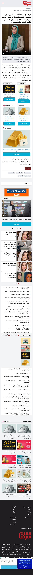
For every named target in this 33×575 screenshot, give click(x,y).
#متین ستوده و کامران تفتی (24, 176)
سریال (14, 512)
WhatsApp (17, 10)
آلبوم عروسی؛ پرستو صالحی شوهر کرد (20, 325)
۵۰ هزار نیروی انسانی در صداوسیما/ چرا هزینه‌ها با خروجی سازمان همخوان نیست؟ (16, 397)
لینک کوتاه (28, 168)
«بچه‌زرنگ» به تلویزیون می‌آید (22, 373)
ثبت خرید (16, 224)
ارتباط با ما (28, 512)
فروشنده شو (9, 567)
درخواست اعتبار (9, 99)
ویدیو (27, 8)
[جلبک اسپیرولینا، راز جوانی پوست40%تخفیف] (25, 341)
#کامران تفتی (19, 173)
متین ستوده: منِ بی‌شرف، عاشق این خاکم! (9, 264)
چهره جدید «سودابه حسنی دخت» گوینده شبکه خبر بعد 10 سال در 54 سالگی (16, 287)
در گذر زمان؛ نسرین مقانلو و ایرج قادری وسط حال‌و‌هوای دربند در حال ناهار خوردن (16, 312)
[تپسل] (18, 83)
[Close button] (32, 557)
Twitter (14, 10)
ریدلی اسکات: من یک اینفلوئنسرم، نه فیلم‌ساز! (19, 394)
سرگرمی (14, 515)
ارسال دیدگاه (26, 184)
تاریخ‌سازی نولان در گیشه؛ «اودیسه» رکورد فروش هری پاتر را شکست (16, 377)
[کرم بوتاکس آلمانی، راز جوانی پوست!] (25, 348)
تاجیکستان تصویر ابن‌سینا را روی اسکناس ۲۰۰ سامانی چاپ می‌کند (16, 390)
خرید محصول (24, 101)
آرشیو (29, 515)
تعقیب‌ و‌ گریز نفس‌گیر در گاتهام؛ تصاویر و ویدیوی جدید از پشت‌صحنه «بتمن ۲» (16, 409)
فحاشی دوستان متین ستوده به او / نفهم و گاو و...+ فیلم (10, 234)
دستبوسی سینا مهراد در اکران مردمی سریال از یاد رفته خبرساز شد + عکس (17, 321)
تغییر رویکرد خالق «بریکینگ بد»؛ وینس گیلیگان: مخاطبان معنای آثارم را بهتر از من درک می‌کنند (16, 386)
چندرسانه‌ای (13, 517)
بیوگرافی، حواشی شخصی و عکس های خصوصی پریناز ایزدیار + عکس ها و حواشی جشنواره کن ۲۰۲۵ (17, 302)
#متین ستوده (27, 173)
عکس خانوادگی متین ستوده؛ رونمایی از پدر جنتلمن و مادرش (10, 276)
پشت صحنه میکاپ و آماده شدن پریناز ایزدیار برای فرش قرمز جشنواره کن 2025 (17, 317)
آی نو (14, 522)
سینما (14, 510)
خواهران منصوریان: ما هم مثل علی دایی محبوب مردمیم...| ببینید (18, 369)
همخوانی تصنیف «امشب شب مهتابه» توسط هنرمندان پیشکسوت (17, 381)
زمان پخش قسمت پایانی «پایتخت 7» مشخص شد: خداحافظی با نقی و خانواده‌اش (17, 328)
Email (18, 10)
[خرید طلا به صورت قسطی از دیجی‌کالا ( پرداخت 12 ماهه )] (25, 362)
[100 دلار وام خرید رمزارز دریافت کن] (25, 355)
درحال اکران (28, 517)
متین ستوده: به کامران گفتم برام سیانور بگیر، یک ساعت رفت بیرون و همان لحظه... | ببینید (9, 245)
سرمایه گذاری (24, 123)
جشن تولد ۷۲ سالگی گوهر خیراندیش (21, 406)
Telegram (15, 10)
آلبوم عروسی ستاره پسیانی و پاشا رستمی (20, 294)
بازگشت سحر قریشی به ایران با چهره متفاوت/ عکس (17, 309)
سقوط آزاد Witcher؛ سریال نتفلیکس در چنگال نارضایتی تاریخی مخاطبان (16, 402)
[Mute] (5, 215)
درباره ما (29, 510)
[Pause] (3, 215)
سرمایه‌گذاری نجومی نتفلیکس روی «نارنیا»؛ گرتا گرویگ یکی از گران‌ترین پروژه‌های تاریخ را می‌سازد (16, 414)
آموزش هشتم (12, 525)
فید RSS (14, 520)
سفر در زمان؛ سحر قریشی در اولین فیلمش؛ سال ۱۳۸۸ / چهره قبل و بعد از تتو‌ (16, 298)
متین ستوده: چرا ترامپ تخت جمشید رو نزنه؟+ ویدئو (10, 255)
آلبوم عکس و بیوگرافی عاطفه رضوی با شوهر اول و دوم (17, 291)
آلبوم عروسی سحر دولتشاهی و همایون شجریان (18, 306)
